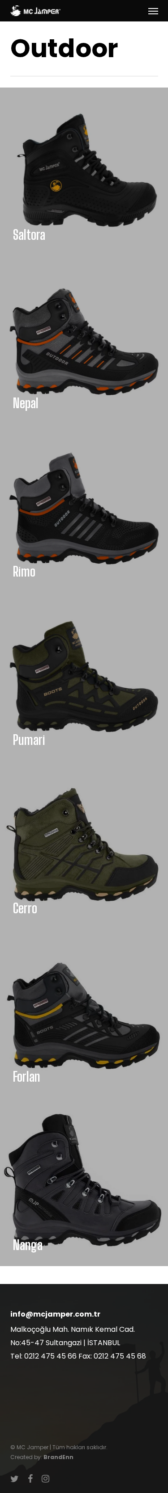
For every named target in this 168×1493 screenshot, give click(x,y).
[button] (153, 10)
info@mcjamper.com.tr (55, 1314)
